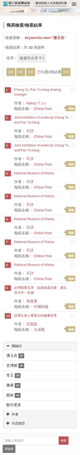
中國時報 (41, 307)
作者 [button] (15, 414)
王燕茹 (31, 324)
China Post (43, 109)
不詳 (30, 131)
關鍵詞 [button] (17, 346)
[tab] (40, 346)
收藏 (30, 72)
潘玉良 (14, 356)
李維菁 (31, 301)
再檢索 (9, 448)
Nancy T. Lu (36, 103)
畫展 (12, 385)
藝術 (12, 395)
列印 (20, 72)
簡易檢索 (15, 25)
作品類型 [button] (18, 423)
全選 (65, 72)
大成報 (39, 330)
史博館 (14, 365)
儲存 (10, 72)
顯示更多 (13, 405)
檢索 (63, 440)
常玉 (12, 375)
